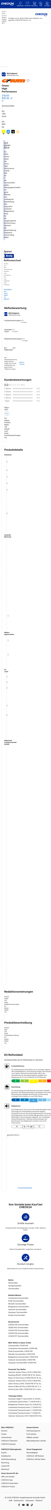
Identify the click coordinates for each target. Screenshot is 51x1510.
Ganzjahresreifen (14, 1286)
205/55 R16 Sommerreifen (18, 1333)
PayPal (4, 1453)
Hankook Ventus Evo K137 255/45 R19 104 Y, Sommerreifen (25, 1416)
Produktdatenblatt (25, 1188)
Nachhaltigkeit (32, 1453)
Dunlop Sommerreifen (16, 1315)
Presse (3, 1434)
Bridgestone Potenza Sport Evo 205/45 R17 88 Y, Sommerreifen (25, 1404)
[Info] (7, 462)
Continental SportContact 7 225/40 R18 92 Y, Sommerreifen (25, 1402)
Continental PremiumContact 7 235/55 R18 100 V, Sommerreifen (25, 1410)
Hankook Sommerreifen (17, 1309)
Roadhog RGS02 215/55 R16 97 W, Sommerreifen (25, 1375)
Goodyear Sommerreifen (17, 1312)
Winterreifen (13, 1283)
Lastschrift (5, 1466)
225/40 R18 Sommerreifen (18, 1330)
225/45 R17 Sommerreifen (18, 1336)
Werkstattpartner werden (36, 1441)
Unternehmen (6, 1437)
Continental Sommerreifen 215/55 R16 (22, 1348)
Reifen (4, 11)
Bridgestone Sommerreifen (18, 1307)
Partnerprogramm (33, 1431)
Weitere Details (21, 363)
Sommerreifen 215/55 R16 (18, 1346)
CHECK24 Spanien (8, 1444)
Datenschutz (19, 1500)
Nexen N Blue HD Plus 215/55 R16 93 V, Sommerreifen (25, 1386)
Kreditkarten (6, 1456)
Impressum (29, 1500)
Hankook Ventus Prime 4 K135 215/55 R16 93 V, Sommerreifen (25, 1372)
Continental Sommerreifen (18, 1298)
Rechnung (5, 1463)
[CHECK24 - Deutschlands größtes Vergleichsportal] (7, 4)
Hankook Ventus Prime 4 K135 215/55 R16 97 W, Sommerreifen (25, 1381)
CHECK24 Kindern (35, 1456)
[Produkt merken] (28, 80)
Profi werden (31, 1434)
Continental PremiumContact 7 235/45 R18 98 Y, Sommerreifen (25, 1413)
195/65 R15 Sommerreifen (18, 1327)
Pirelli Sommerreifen (16, 1301)
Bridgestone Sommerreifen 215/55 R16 (23, 1357)
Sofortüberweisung (8, 1459)
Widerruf (39, 1500)
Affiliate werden (32, 1437)
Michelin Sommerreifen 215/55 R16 (21, 1354)
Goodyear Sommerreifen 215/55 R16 (22, 1363)
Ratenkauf (5, 1469)
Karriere (4, 1431)
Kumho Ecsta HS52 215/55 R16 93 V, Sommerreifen (25, 1389)
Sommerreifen (13, 1289)
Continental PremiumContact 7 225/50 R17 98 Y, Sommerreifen (25, 1407)
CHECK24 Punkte (8, 1487)
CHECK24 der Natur (35, 1459)
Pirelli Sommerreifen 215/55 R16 (20, 1351)
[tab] (1, 66)
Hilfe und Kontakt (7, 1477)
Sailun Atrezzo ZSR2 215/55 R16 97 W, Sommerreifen (25, 1384)
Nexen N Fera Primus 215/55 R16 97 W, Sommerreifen (25, 1378)
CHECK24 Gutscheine (9, 1483)
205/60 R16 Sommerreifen (18, 1325)
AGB (10, 1500)
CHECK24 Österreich (9, 1441)
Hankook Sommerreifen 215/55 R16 (21, 1360)
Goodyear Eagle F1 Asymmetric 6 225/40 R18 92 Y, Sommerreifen (25, 1399)
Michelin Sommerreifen (17, 1304)
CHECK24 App (7, 1480)
